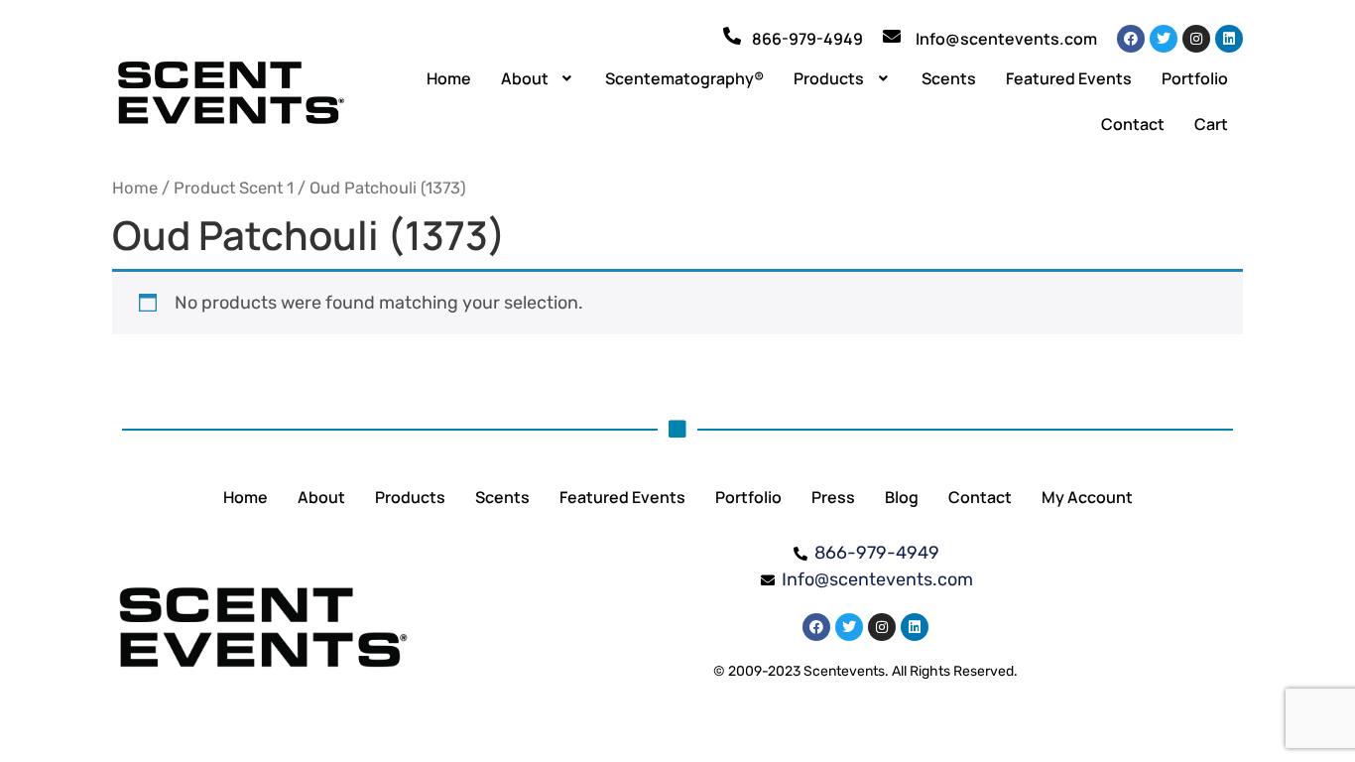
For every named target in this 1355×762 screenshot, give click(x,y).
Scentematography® (684, 78)
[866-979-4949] (732, 36)
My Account (1087, 497)
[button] (538, 78)
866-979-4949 (807, 39)
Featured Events (1069, 78)
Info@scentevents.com (1006, 39)
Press (833, 497)
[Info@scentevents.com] (892, 36)
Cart (1211, 124)
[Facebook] (1131, 39)
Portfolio (1195, 78)
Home (449, 78)
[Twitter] (1163, 39)
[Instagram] (1196, 39)
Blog (902, 497)
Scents (949, 78)
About (525, 78)
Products (829, 78)
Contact (1133, 124)
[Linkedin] (1229, 39)
